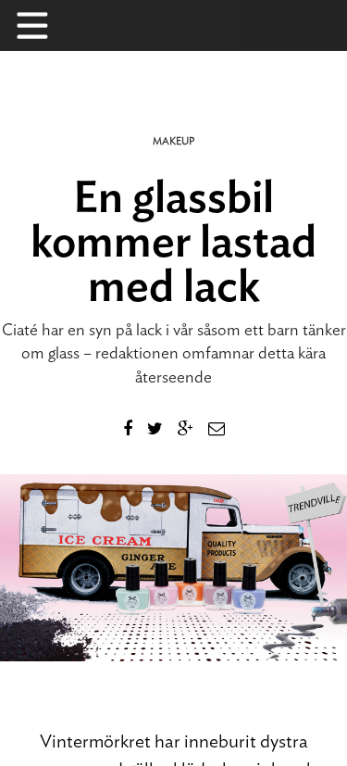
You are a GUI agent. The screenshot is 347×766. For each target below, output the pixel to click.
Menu (41, 25)
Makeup (173, 141)
